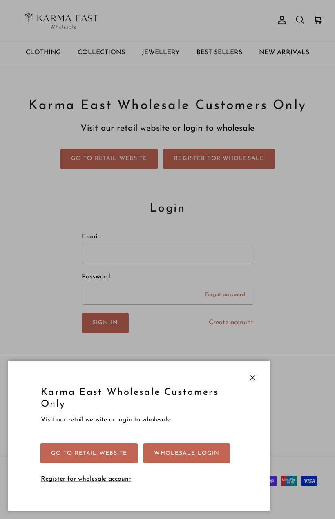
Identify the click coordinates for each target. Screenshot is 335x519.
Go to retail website (89, 453)
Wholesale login (186, 453)
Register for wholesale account (86, 479)
